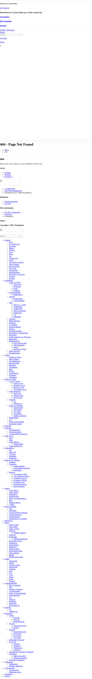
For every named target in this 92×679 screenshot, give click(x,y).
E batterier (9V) (19, 482)
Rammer (7, 240)
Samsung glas (18, 396)
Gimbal (11, 505)
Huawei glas (17, 398)
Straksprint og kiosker (16, 640)
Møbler (11, 555)
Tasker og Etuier (15, 282)
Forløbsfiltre (17, 307)
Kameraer (7, 428)
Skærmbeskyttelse (15, 331)
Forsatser (12, 319)
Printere (16, 628)
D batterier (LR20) (20, 480)
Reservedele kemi (19, 632)
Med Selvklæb (14, 363)
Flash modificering (15, 446)
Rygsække (17, 287)
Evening (12, 276)
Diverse (7, 676)
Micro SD (12, 452)
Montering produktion (17, 660)
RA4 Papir (17, 636)
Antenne (12, 581)
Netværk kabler (14, 565)
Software (16, 644)
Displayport (13, 567)
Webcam (12, 599)
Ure (14, 402)
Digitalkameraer (14, 430)
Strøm (11, 579)
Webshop (7, 175)
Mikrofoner (8, 521)
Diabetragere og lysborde (18, 519)
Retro (11, 254)
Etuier (15, 289)
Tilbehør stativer (14, 503)
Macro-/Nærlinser (19, 311)
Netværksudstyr (14, 595)
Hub (10, 587)
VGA (11, 575)
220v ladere (17, 410)
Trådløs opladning (19, 416)
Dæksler (12, 297)
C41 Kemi (17, 638)
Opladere (12, 462)
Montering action (15, 672)
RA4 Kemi (17, 634)
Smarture (12, 400)
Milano (11, 248)
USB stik (12, 454)
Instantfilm (12, 511)
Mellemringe (17, 295)
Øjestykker (13, 335)
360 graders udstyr (15, 541)
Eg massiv (12, 246)
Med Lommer (14, 359)
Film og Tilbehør (10, 507)
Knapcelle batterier (20, 484)
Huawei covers (18, 387)
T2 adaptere (13, 325)
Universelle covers (20, 389)
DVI (10, 573)
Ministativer (13, 494)
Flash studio (13, 527)
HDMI (11, 563)
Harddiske (12, 456)
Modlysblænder (14, 321)
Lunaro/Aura (13, 258)
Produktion (8, 614)
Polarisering (17, 313)
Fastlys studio (14, 525)
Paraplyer (12, 535)
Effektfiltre (17, 317)
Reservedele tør (18, 622)
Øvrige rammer (14, 266)
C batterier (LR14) (20, 478)
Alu (10, 256)
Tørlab (11, 616)
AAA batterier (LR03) (21, 476)
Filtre (11, 303)
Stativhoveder (14, 496)
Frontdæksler (18, 299)
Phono (11, 577)
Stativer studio (14, 529)
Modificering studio (16, 557)
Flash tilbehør (18, 444)
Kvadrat (12, 278)
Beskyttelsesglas (15, 391)
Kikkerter (7, 426)
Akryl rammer (14, 264)
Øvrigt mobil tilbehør (16, 422)
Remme (11, 329)
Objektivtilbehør (15, 293)
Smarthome (8, 674)
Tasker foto (17, 285)
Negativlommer (14, 517)
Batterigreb (13, 339)
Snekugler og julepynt (17, 274)
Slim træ (12, 250)
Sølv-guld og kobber (16, 262)
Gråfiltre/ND (18, 309)
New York (12, 268)
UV (14, 315)
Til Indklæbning (14, 361)
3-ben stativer (14, 490)
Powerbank (17, 414)
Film (10, 509)
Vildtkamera (8, 662)
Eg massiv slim (14, 244)
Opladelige (13, 464)
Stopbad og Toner (19, 349)
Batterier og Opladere (12, 460)
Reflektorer (13, 547)
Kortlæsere (13, 458)
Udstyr (15, 347)
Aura (11, 252)
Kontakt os (8, 177)
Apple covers (18, 383)
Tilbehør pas (17, 648)
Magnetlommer (14, 272)
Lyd (10, 420)
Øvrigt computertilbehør (17, 593)
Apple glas (17, 394)
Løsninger (17, 650)
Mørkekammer (14, 341)
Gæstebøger (13, 367)
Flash (11, 440)
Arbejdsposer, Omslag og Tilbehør (21, 652)
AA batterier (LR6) (20, 474)
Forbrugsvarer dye (19, 626)
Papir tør (16, 618)
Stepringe (12, 323)
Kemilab (12, 630)
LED (11, 438)
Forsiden (7, 173)
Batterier (12, 472)
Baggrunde (13, 537)
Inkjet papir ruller (19, 656)
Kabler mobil (18, 408)
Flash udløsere (14, 442)
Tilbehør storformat (20, 658)
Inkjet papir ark (14, 351)
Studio (6, 523)
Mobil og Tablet (10, 379)
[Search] (22, 236)
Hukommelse (9, 448)
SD (10, 450)
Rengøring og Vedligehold (18, 333)
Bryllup (11, 371)
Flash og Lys (9, 436)
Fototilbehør (8, 280)
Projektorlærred (14, 353)
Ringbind (12, 365)
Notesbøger (13, 377)
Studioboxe (13, 543)
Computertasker (14, 591)
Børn (11, 369)
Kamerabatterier (19, 466)
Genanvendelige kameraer (18, 434)
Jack (10, 571)
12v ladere (17, 412)
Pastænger (17, 646)
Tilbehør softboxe (19, 533)
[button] (2, 32)
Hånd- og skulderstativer (17, 498)
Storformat (12, 654)
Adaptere (12, 569)
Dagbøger (12, 375)
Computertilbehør (10, 583)
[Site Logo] (7, 30)
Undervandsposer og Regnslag (20, 337)
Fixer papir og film (20, 343)
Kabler (6, 559)
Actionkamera (9, 668)
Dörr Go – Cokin (19, 305)
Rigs (10, 500)
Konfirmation (14, 373)
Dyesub (11, 624)
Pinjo (11, 242)
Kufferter (16, 291)
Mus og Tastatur (14, 585)
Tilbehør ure (17, 404)
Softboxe (12, 531)
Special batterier (19, 486)
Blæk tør (16, 620)
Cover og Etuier (14, 381)
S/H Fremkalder (19, 345)
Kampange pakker (15, 424)
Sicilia (11, 260)
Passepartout (13, 270)
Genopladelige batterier (21, 468)
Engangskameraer (15, 432)
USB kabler (13, 561)
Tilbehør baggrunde (20, 539)
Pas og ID (12, 642)
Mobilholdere (14, 418)
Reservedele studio (15, 551)
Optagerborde (14, 545)
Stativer (7, 488)
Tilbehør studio (14, 549)
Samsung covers (19, 385)
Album (6, 355)
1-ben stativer (14, 492)
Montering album (15, 357)
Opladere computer (16, 589)
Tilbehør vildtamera (16, 666)
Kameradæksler (19, 301)
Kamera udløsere (15, 327)
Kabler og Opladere (16, 406)
